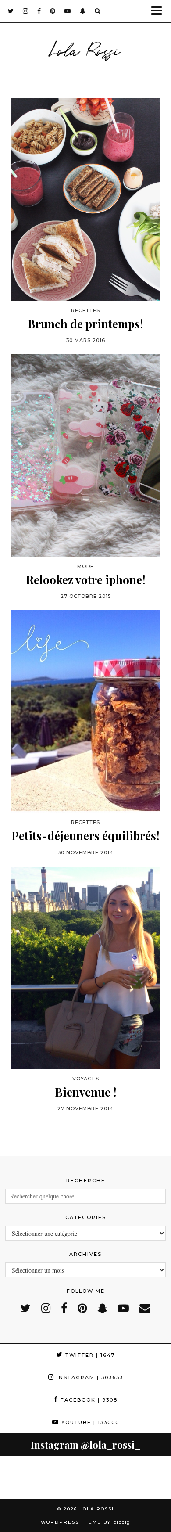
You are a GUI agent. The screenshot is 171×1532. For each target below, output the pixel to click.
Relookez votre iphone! (86, 579)
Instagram (88, 1377)
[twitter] (11, 11)
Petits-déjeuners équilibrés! (85, 835)
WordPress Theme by (85, 1522)
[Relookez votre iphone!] (85, 455)
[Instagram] (21, 1478)
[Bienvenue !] (85, 968)
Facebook (88, 1400)
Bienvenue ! (86, 1092)
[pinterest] (53, 11)
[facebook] (39, 11)
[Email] (144, 1308)
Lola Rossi (85, 49)
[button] (159, 11)
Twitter (89, 1355)
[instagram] (25, 11)
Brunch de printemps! (85, 324)
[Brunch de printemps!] (85, 199)
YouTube (89, 1422)
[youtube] (67, 11)
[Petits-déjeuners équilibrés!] (85, 711)
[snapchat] (83, 11)
